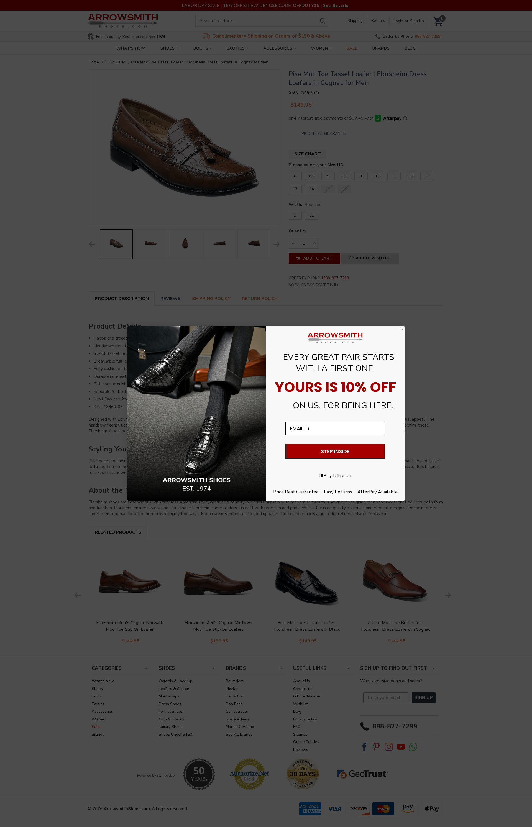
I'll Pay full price (335, 475)
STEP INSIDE (335, 451)
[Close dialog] (402, 329)
